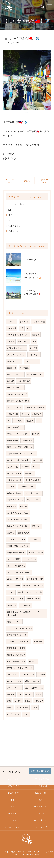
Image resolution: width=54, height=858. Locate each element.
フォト (34, 707)
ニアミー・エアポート (16, 539)
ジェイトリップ (27, 674)
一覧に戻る (27, 180)
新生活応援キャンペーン (17, 635)
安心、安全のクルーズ (34, 687)
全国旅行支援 (12, 414)
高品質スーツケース (35, 374)
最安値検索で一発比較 (16, 648)
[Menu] (49, 6)
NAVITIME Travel (33, 599)
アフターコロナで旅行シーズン (19, 628)
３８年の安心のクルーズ (17, 394)
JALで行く (33, 661)
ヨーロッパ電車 (13, 559)
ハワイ (26, 714)
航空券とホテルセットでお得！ (19, 668)
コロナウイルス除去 (27, 486)
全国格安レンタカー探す (33, 585)
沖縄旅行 (23, 506)
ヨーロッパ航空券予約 (16, 565)
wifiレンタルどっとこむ (16, 348)
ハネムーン (13, 231)
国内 (10, 209)
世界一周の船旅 (24, 381)
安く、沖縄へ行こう (15, 427)
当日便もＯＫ (25, 605)
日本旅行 (41, 674)
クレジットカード (14, 480)
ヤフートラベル (33, 500)
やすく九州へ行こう (15, 500)
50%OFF (35, 466)
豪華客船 (10, 694)
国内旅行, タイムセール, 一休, (30, 592)
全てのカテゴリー (16, 204)
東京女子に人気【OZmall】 (18, 460)
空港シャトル (34, 539)
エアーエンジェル (32, 361)
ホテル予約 (37, 460)
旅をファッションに (15, 374)
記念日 (28, 701)
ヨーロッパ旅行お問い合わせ (19, 572)
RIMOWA (35, 434)
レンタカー (11, 321)
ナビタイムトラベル (15, 599)
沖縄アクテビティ (14, 361)
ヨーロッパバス (29, 559)
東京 (20, 694)
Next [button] (48, 81)
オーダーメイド (13, 714)
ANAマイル (29, 473)
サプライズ (38, 701)
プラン (11, 220)
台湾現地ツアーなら (15, 579)
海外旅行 (33, 348)
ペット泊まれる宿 (32, 480)
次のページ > (44, 181)
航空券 (38, 694)
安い (29, 328)
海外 (10, 215)
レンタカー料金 (38, 321)
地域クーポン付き (36, 552)
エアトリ (10, 592)
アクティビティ (22, 707)
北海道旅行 (36, 414)
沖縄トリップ (34, 354)
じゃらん (10, 341)
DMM (34, 341)
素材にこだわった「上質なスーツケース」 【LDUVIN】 (24, 613)
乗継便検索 (11, 605)
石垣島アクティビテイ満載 (17, 513)
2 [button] (27, 112)
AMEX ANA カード (14, 473)
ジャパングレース (14, 687)
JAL (8, 420)
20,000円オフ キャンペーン (18, 641)
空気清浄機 (11, 368)
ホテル (10, 707)
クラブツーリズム (14, 407)
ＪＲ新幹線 (11, 328)
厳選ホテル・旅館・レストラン (19, 447)
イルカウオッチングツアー (18, 335)
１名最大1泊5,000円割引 (35, 407)
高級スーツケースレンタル (18, 434)
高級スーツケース (14, 622)
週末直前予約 (12, 466)
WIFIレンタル (23, 341)
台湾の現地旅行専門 (35, 579)
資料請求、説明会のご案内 (18, 401)
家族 (9, 701)
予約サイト (24, 321)
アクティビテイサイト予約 (17, 519)
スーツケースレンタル (16, 354)
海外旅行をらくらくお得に (18, 526)
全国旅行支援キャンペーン (18, 546)
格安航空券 (11, 506)
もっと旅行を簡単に (33, 493)
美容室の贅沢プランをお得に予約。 (21, 453)
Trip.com (25, 466)
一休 (39, 420)
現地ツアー (36, 526)
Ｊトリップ (18, 420)
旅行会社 (28, 694)
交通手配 (10, 533)
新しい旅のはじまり (15, 387)
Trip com (25, 414)
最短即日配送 (12, 440)
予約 (21, 328)
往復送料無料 (27, 440)
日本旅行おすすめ (14, 681)
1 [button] (26, 112)
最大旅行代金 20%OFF (16, 552)
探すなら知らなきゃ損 (16, 661)
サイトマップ (40, 827)
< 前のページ (10, 181)
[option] (27, 80)
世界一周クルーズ (32, 681)
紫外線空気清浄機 (14, 493)
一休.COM (11, 486)
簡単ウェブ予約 (13, 585)
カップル (18, 701)
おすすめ (35, 335)
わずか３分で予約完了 (16, 655)
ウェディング (14, 225)
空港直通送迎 (23, 533)
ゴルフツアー (12, 674)
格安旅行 (29, 420)
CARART (10, 381)
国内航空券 (38, 641)
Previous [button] (6, 81)
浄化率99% (24, 368)
